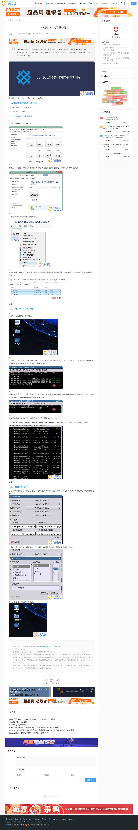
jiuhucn (14, 34)
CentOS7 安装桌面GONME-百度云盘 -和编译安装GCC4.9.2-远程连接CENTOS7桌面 (41, 730)
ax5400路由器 (109, 97)
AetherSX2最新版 (108, 95)
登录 (127, 3)
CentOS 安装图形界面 (118, 97)
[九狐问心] (9, 3)
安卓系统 (40, 3)
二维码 (51, 683)
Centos (17, 20)
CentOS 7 (113, 100)
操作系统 (51, 3)
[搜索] (121, 3)
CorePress (27, 822)
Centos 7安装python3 (17, 725)
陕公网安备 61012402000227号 (39, 825)
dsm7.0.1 (122, 98)
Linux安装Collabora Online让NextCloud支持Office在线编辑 (32, 719)
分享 (45, 683)
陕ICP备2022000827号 (16, 825)
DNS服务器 (122, 91)
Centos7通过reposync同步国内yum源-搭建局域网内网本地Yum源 (34, 727)
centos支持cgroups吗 (85, 689)
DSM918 (119, 103)
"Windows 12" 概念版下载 (112, 45)
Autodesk (116, 89)
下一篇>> (90, 692)
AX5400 (113, 92)
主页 (11, 20)
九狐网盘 (105, 3)
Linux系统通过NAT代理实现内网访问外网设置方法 (28, 733)
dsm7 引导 (124, 97)
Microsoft (126, 157)
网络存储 (73, 3)
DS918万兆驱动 (116, 104)
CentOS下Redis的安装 (18, 722)
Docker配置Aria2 (119, 94)
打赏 (57, 683)
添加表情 (21, 769)
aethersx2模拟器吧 (113, 93)
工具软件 (94, 3)
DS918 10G (115, 99)
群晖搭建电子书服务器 (110, 63)
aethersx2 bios (111, 90)
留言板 (115, 3)
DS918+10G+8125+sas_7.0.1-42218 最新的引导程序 (114, 118)
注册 (133, 3)
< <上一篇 (13, 694)
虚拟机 (83, 3)
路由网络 (62, 3)
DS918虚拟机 (121, 101)
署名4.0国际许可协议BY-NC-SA (43, 646)
